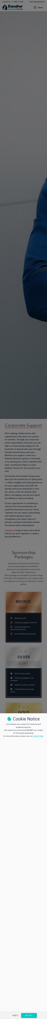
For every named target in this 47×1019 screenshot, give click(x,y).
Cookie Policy (38, 736)
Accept (29, 1015)
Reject (15, 1015)
